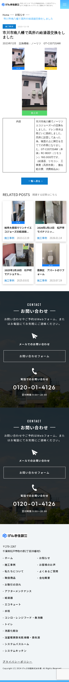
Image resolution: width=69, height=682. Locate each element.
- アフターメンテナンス (17, 591)
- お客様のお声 (46, 564)
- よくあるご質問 (47, 571)
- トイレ (8, 624)
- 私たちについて (13, 571)
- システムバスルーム (16, 644)
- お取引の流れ (12, 584)
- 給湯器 (8, 598)
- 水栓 (6, 611)
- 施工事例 (9, 564)
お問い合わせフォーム (34, 356)
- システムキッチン (15, 650)
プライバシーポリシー (17, 661)
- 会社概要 (43, 578)
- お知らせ (43, 558)
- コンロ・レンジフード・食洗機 (23, 617)
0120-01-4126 (34, 387)
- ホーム (8, 558)
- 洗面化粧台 (10, 630)
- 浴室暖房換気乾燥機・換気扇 (21, 637)
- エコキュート (12, 604)
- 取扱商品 (9, 578)
